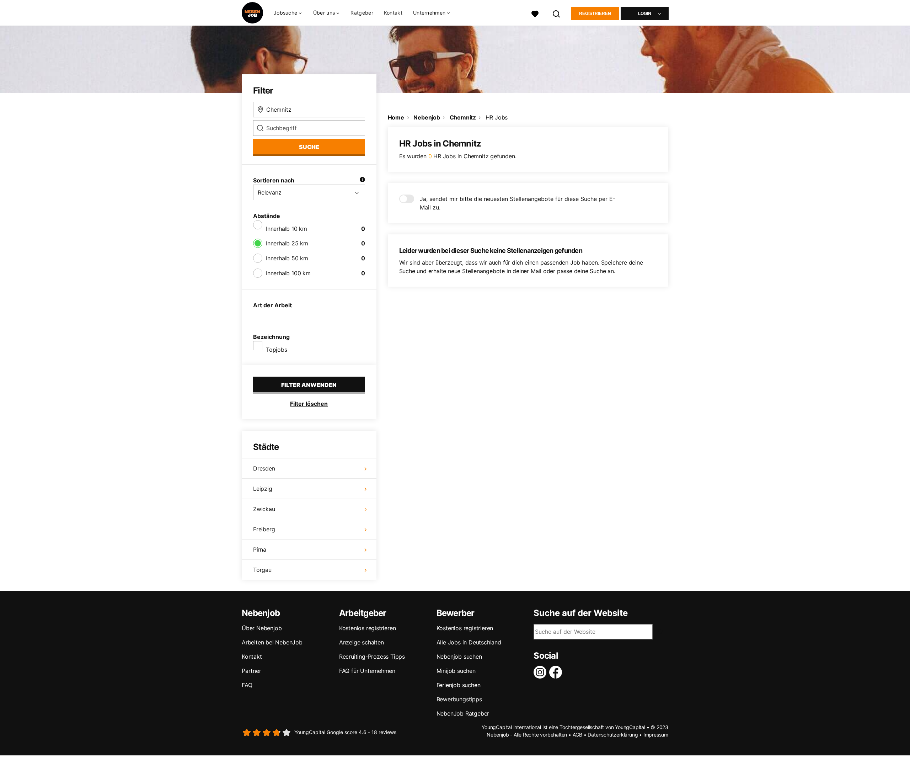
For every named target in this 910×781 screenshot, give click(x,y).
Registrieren (595, 13)
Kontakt (393, 13)
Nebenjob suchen (459, 656)
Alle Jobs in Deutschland (469, 642)
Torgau (262, 569)
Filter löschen (309, 403)
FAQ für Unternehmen (367, 670)
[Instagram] (541, 672)
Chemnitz (463, 117)
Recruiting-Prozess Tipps (372, 656)
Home (396, 117)
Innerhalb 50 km (287, 258)
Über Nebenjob (262, 628)
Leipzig (262, 488)
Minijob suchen (456, 670)
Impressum (655, 735)
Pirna (259, 549)
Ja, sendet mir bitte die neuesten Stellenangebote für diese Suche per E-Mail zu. (517, 203)
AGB (577, 735)
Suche (309, 146)
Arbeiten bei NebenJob (272, 642)
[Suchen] (556, 13)
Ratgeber (361, 13)
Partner (251, 670)
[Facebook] (557, 672)
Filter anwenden (309, 384)
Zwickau (264, 508)
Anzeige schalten (361, 642)
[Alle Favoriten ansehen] (535, 13)
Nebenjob (426, 117)
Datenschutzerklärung (613, 735)
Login (644, 13)
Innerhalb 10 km (286, 228)
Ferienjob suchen (459, 685)
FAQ (247, 685)
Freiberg (264, 529)
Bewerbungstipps (459, 699)
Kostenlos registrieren (367, 628)
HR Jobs (497, 117)
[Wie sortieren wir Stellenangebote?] (362, 180)
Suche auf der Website (581, 613)
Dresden (264, 468)
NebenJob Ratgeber (463, 713)
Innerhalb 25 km (287, 243)
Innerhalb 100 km (288, 273)
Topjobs (276, 349)
